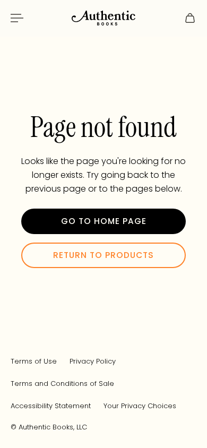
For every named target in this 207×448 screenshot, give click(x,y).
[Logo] (103, 18)
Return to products (103, 255)
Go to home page (103, 221)
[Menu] (17, 18)
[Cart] (190, 18)
